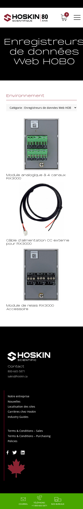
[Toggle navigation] (76, 17)
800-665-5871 (16, 371)
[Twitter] (14, 452)
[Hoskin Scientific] (26, 17)
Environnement (25, 96)
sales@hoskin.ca (17, 376)
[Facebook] (7, 452)
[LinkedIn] (23, 452)
